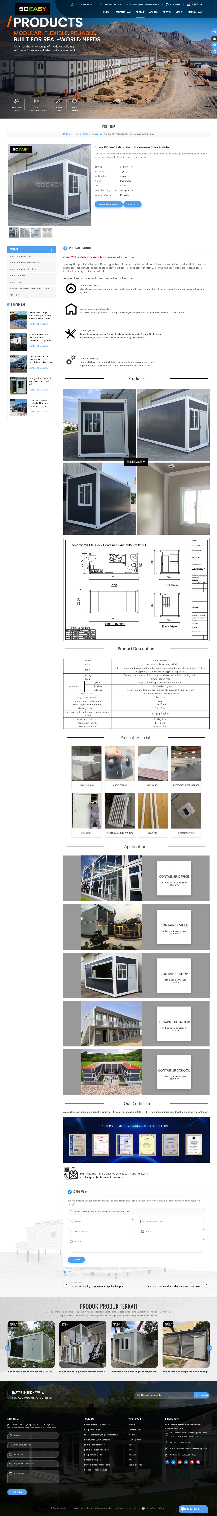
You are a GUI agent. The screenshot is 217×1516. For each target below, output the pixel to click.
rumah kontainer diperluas (22, 269)
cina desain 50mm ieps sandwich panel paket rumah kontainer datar (134, 1371)
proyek (167, 12)
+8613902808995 (84, 4)
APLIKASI (153, 12)
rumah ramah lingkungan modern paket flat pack (31, 1371)
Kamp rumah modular (94, 1455)
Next (209, 1348)
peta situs (133, 1455)
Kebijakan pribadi (136, 1465)
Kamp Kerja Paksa (92, 1430)
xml (130, 1460)
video (179, 12)
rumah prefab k (17, 275)
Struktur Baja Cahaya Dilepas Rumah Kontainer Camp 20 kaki (41, 337)
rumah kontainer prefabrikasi (97, 1425)
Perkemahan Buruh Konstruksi (97, 1440)
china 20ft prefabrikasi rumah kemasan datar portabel (106, 1211)
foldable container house (95, 1445)
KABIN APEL (15, 295)
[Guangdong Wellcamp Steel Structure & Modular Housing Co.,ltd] (32, 9)
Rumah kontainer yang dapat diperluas (101, 1435)
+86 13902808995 (113, 4)
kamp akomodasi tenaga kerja (97, 1465)
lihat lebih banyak (38, 324)
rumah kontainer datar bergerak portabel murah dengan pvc (186, 1371)
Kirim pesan (193, 1509)
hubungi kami (194, 12)
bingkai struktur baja (93, 1460)
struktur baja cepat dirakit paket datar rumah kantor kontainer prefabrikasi (41, 359)
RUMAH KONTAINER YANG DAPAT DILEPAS (30, 288)
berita (131, 1445)
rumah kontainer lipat (20, 256)
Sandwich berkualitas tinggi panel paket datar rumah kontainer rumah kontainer (82, 1371)
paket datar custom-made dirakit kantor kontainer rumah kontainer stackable (39, 403)
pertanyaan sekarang (108, 204)
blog (131, 1450)
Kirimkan (16, 1492)
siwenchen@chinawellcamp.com (144, 4)
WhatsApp (132, 204)
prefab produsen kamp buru (96, 1450)
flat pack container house (95, 1470)
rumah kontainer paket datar (89, 134)
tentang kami (123, 12)
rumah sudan (16, 282)
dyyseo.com (135, 1508)
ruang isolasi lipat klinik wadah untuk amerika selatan (40, 381)
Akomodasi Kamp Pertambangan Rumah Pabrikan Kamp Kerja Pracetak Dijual (40, 315)
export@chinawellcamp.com (106, 1177)
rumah (107, 12)
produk (140, 12)
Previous (7, 1348)
